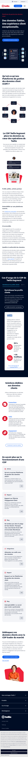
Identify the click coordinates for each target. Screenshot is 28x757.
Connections (13, 402)
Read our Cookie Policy (5, 755)
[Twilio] (5, 6)
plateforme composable (10, 211)
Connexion (23, 1)
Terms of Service (6, 746)
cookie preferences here (21, 741)
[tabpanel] (14, 331)
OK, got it (14, 750)
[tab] (11, 285)
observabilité (11, 259)
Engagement (13, 431)
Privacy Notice (12, 744)
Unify (10, 416)
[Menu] (24, 6)
